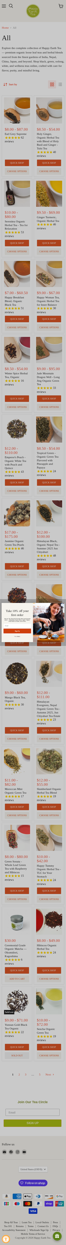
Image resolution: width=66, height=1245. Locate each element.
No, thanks (17, 636)
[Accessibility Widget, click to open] (6, 1239)
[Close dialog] (62, 605)
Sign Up (17, 631)
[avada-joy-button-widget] (57, 1236)
